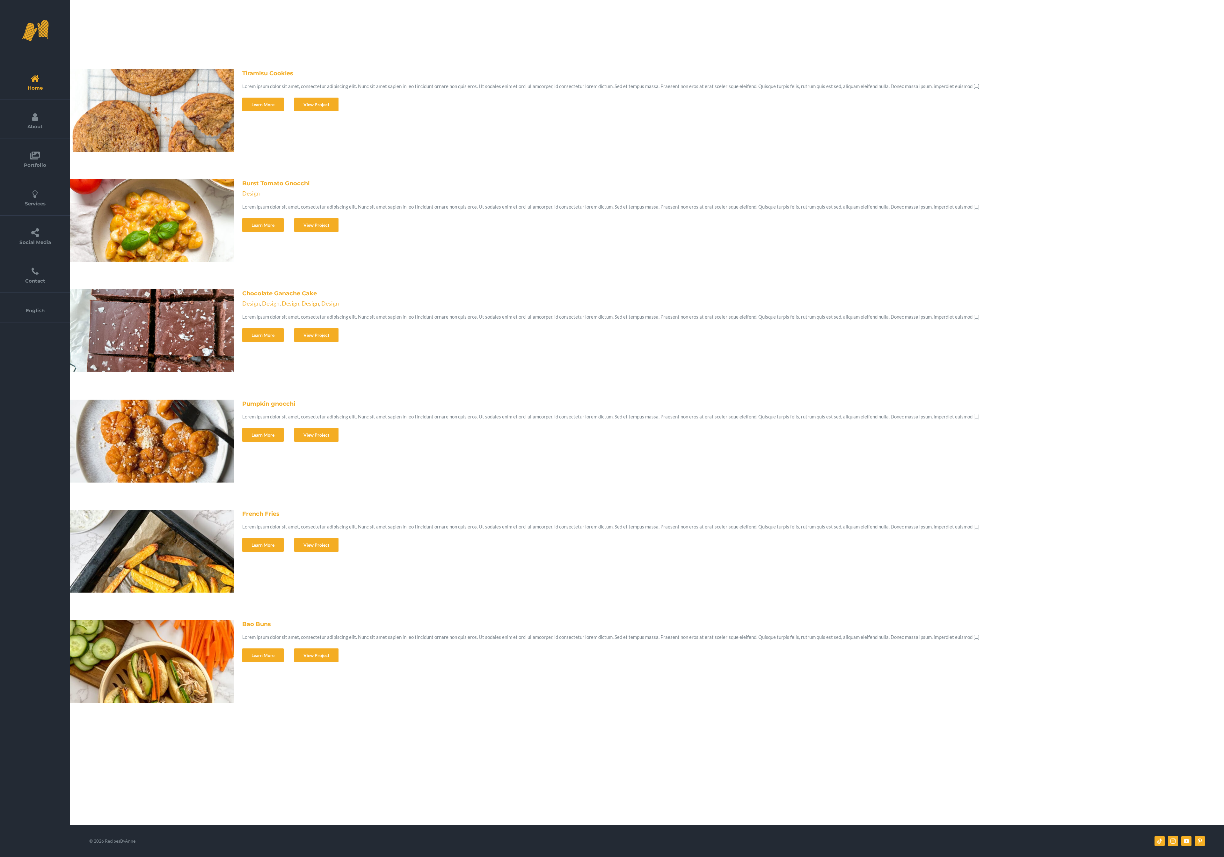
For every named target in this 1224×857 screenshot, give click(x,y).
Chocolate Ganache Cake (142, 331)
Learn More (262, 104)
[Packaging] (150, 110)
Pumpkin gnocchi (142, 441)
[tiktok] (1160, 841)
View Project (316, 104)
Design (251, 193)
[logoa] (35, 21)
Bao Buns (142, 661)
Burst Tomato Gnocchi (142, 221)
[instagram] (1173, 841)
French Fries (142, 551)
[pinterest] (1200, 841)
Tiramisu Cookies (142, 111)
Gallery (158, 111)
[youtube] (1186, 841)
